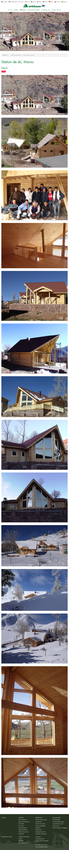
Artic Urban (21, 823)
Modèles (16, 10)
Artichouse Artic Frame (23, 821)
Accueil (10, 10)
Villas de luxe (38, 830)
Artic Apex (21, 826)
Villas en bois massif (23, 832)
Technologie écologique (33, 10)
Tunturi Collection (22, 819)
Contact (20, 839)
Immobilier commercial (40, 834)
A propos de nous (56, 10)
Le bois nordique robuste (58, 821)
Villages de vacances (15, 55)
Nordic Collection (22, 828)
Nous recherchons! (23, 843)
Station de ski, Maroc (28, 55)
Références (22, 10)
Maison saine (55, 826)
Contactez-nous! (45, 10)
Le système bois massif (57, 823)
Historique (20, 841)
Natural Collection (22, 830)
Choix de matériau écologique (59, 828)
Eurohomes (21, 834)
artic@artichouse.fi (43, 847)
